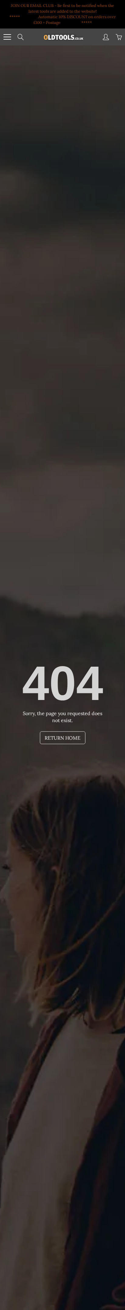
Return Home (62, 738)
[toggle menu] (7, 36)
